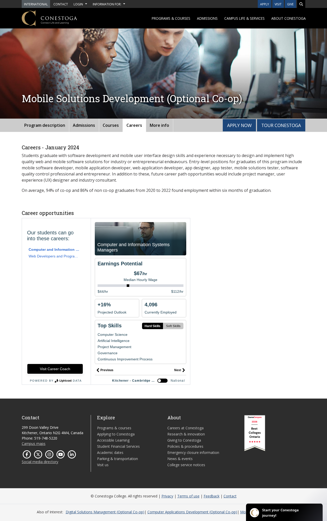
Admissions (207, 18)
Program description (44, 125)
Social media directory (40, 461)
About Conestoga (288, 18)
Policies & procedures (185, 446)
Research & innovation (186, 434)
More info (159, 125)
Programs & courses (171, 18)
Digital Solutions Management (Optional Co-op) (105, 511)
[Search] (301, 4)
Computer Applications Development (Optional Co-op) (192, 511)
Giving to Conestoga (184, 440)
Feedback (211, 496)
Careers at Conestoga (185, 427)
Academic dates (110, 452)
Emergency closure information (193, 452)
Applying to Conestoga (116, 434)
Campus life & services (244, 18)
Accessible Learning (113, 440)
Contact (230, 496)
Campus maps (33, 443)
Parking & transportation (117, 458)
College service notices (186, 464)
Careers (134, 125)
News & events (180, 458)
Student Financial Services (118, 446)
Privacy (167, 496)
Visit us (103, 464)
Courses (111, 125)
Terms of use (188, 496)
